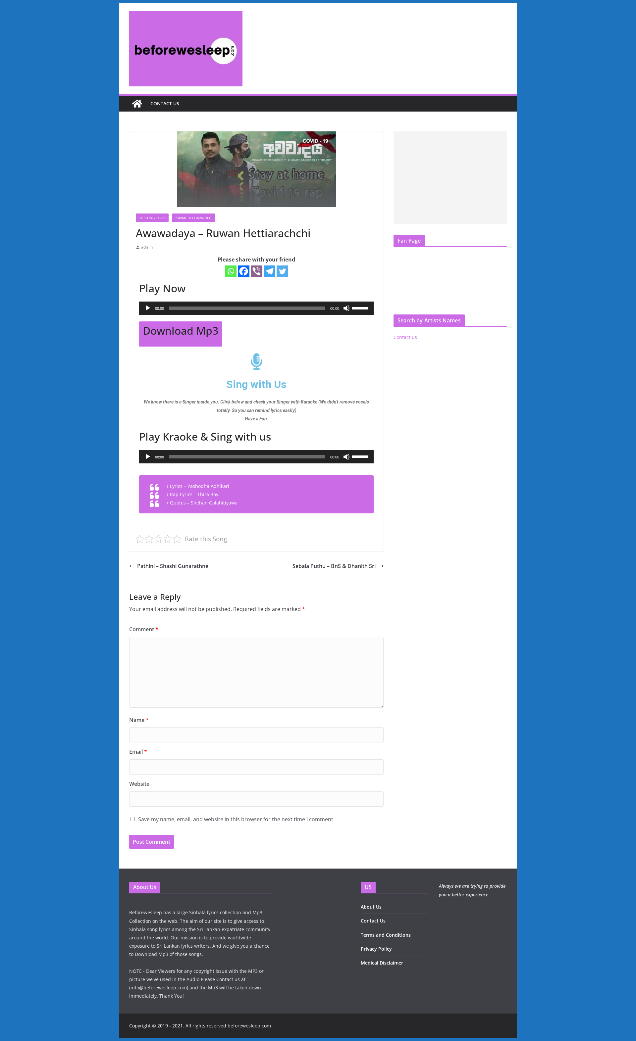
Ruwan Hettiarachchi (193, 217)
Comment (143, 629)
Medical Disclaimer (382, 963)
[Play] (147, 308)
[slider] (361, 307)
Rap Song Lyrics (152, 217)
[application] (256, 308)
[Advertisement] (450, 177)
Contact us (164, 103)
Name (139, 720)
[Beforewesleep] (137, 104)
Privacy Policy (376, 949)
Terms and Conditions (386, 935)
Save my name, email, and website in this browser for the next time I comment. (236, 819)
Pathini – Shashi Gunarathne (172, 566)
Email (138, 751)
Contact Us (373, 921)
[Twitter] (282, 271)
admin (147, 247)
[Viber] (256, 271)
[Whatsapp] (231, 271)
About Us (371, 907)
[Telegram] (269, 271)
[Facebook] (243, 271)
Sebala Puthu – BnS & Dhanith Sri (334, 566)
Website (139, 783)
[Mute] (346, 308)
